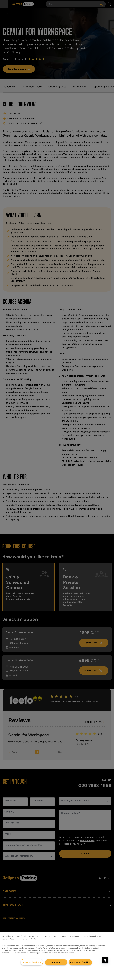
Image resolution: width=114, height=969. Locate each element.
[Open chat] (105, 960)
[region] (57, 950)
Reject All (56, 962)
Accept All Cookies (80, 962)
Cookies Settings (31, 962)
